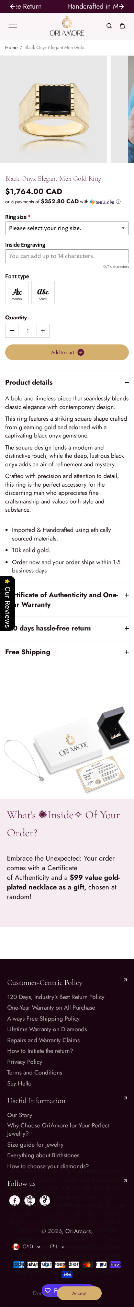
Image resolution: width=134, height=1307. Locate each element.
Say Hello (19, 1083)
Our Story (19, 1115)
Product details (29, 382)
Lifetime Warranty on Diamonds (47, 1029)
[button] (67, 201)
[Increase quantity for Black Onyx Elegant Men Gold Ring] (43, 331)
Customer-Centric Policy (44, 982)
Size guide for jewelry (35, 1144)
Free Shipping (27, 652)
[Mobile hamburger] (12, 25)
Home (11, 47)
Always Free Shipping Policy (43, 1018)
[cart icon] (122, 25)
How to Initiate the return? (40, 1051)
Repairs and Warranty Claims (43, 1040)
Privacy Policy (24, 1062)
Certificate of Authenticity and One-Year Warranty (61, 600)
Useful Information (36, 1100)
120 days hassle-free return (48, 628)
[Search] (109, 25)
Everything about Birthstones (43, 1155)
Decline (42, 1293)
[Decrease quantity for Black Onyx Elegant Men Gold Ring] (12, 331)
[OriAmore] (67, 25)
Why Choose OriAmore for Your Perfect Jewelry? (58, 1129)
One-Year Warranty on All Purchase (51, 1007)
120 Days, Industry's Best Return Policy (55, 997)
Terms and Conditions (34, 1072)
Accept (79, 1293)
